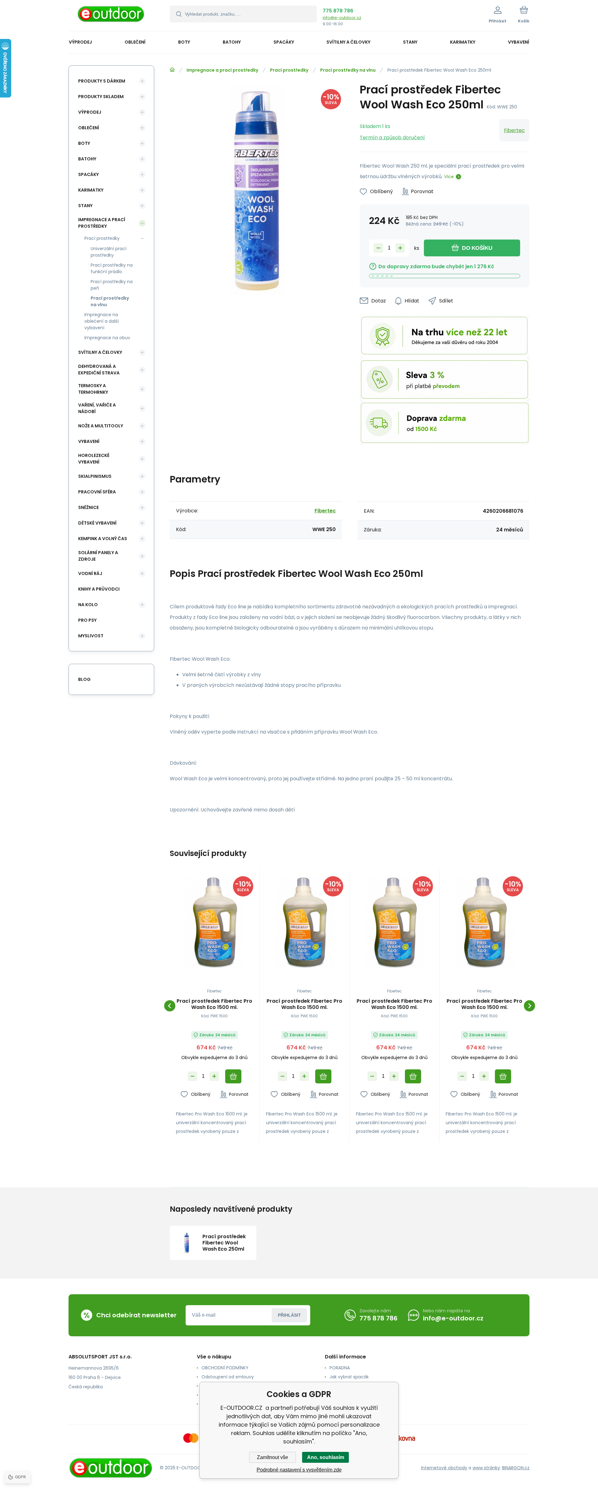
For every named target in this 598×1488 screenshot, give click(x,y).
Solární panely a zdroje (98, 555)
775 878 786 (338, 10)
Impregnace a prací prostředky (222, 70)
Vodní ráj (90, 573)
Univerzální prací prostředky (108, 251)
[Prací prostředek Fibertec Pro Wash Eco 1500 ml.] (214, 922)
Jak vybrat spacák (349, 1377)
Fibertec (514, 130)
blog (84, 679)
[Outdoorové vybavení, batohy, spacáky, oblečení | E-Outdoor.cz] (172, 69)
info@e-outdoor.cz (342, 18)
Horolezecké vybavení (93, 458)
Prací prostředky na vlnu (348, 70)
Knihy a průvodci (99, 589)
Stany (85, 205)
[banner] (111, 16)
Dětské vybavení (97, 523)
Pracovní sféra (97, 492)
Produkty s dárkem (101, 81)
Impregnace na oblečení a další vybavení (101, 321)
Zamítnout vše (272, 1457)
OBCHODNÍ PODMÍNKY (225, 1368)
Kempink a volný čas (102, 538)
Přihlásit (289, 1315)
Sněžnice (88, 507)
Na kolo (88, 604)
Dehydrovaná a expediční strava (99, 369)
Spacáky (88, 174)
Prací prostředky (289, 70)
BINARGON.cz (515, 1468)
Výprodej (89, 112)
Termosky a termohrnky (93, 389)
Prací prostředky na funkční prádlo (112, 268)
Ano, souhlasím (325, 1457)
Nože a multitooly (100, 426)
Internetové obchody (444, 1468)
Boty (84, 143)
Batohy (87, 159)
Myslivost (90, 636)
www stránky (486, 1468)
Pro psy (87, 620)
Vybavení (88, 441)
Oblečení (88, 128)
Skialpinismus (95, 476)
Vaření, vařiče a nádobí (97, 408)
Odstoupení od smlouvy (228, 1377)
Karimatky (90, 190)
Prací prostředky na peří (112, 284)
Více (449, 177)
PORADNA (340, 1368)
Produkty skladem (101, 96)
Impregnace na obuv (107, 338)
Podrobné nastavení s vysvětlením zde (299, 1469)
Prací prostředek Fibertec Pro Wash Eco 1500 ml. (214, 1004)
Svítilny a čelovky (100, 352)
